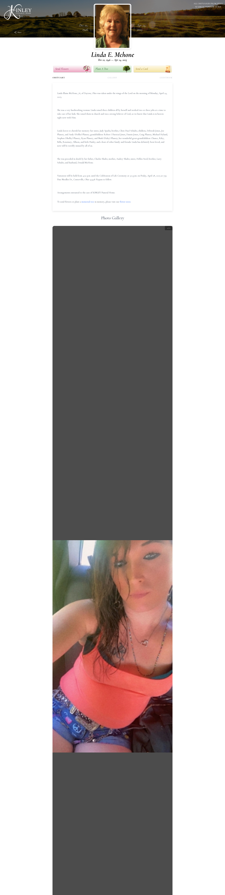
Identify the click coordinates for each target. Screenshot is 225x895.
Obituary (58, 77)
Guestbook (166, 77)
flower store (125, 201)
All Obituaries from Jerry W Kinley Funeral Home (208, 5)
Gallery (112, 77)
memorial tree (87, 201)
